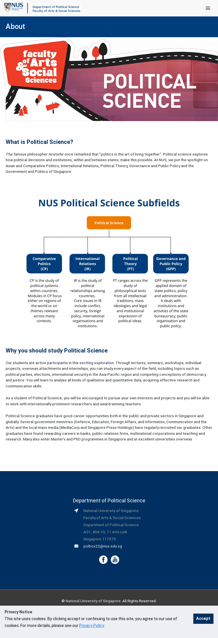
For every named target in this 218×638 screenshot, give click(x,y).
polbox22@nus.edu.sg (102, 546)
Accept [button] (203, 618)
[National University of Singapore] (13, 7)
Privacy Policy (91, 625)
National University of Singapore (93, 601)
